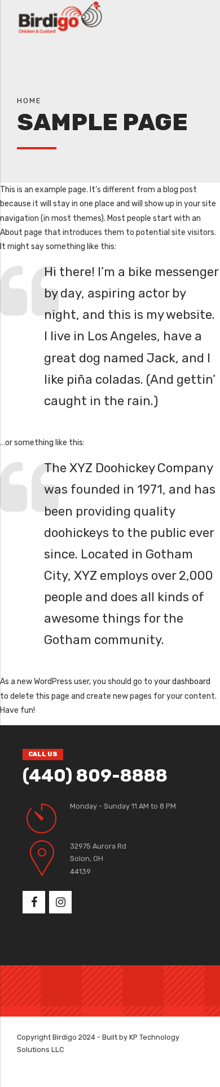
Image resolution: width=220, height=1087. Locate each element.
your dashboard (182, 681)
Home (29, 100)
